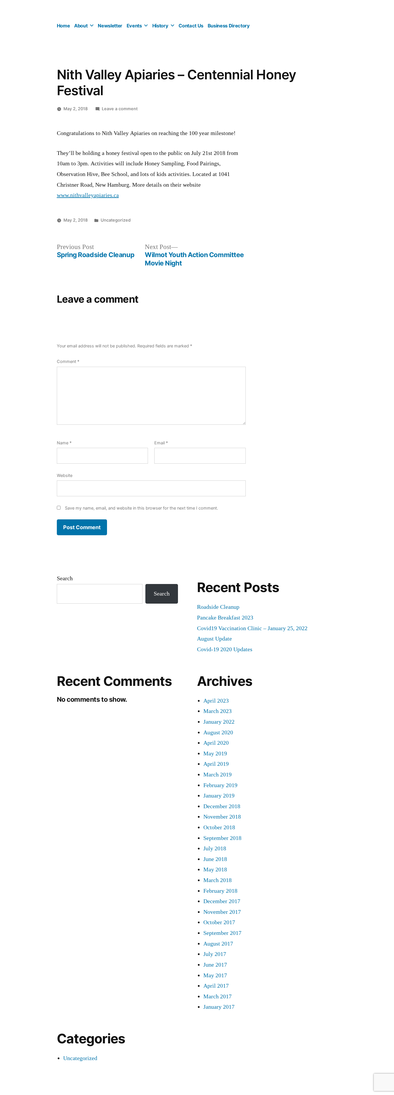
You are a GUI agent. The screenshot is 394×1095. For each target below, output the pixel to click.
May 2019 (215, 753)
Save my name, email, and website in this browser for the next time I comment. (141, 508)
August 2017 (218, 943)
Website (64, 475)
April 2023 (216, 700)
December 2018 (221, 806)
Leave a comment (120, 108)
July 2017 (214, 954)
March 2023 (217, 711)
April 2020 (216, 742)
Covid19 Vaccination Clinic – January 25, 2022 (252, 628)
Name (64, 442)
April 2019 (216, 764)
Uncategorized (116, 220)
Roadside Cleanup (218, 607)
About (80, 26)
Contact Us (191, 26)
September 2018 (222, 838)
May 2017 (215, 975)
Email (161, 442)
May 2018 (215, 869)
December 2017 (221, 901)
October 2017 (219, 922)
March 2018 (217, 880)
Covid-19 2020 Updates (224, 649)
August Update (214, 638)
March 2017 (217, 996)
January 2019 (218, 795)
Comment (68, 361)
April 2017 (216, 985)
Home (63, 26)
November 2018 (222, 816)
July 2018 (214, 848)
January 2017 (218, 1006)
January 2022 (218, 721)
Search (65, 578)
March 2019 (217, 774)
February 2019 (220, 785)
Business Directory (229, 26)
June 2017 (215, 964)
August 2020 (218, 732)
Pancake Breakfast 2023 (225, 617)
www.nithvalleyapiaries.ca (88, 195)
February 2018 (220, 890)
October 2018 (219, 827)
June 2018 (215, 859)
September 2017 (222, 933)
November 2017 (222, 912)
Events (134, 26)
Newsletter (110, 26)
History (160, 26)
